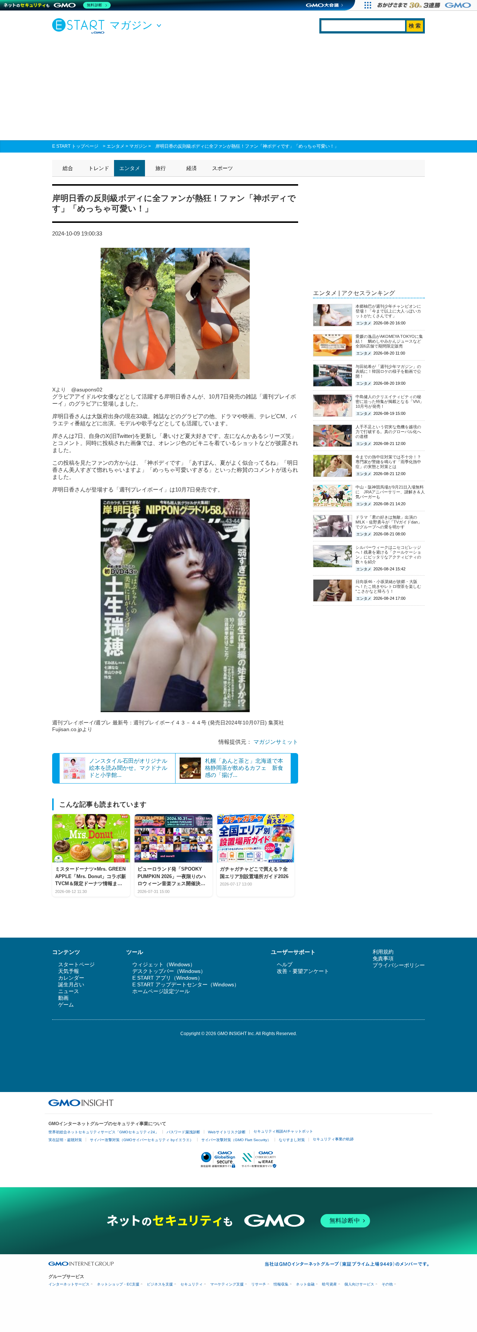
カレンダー (71, 978)
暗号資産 (329, 1284)
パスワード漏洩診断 (183, 1132)
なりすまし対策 (292, 1140)
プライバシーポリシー (399, 965)
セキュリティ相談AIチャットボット (283, 1131)
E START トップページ (75, 146)
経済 (191, 168)
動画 (63, 998)
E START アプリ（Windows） (167, 978)
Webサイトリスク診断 (227, 1132)
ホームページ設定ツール (161, 991)
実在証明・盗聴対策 (65, 1140)
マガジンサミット (275, 742)
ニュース (68, 991)
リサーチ (258, 1284)
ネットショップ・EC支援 (118, 1284)
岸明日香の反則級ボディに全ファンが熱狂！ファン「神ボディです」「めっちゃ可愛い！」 (247, 146)
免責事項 (383, 958)
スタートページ (76, 964)
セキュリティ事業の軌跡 (333, 1139)
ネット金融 (305, 1284)
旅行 (160, 168)
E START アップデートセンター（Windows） (185, 984)
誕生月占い (71, 984)
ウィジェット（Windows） (163, 964)
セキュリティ (191, 1284)
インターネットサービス (68, 1284)
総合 (68, 168)
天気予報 (68, 971)
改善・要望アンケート (303, 971)
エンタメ (115, 146)
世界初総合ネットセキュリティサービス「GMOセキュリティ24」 (103, 1132)
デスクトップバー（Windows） (169, 971)
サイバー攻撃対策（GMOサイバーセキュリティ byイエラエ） (141, 1140)
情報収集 (281, 1284)
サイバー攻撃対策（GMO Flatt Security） (236, 1140)
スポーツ (222, 168)
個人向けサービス (359, 1284)
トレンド (98, 168)
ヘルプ (285, 964)
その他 (387, 1284)
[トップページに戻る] (80, 26)
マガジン (138, 146)
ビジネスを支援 (160, 1284)
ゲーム (66, 1005)
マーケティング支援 (227, 1284)
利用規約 (383, 952)
